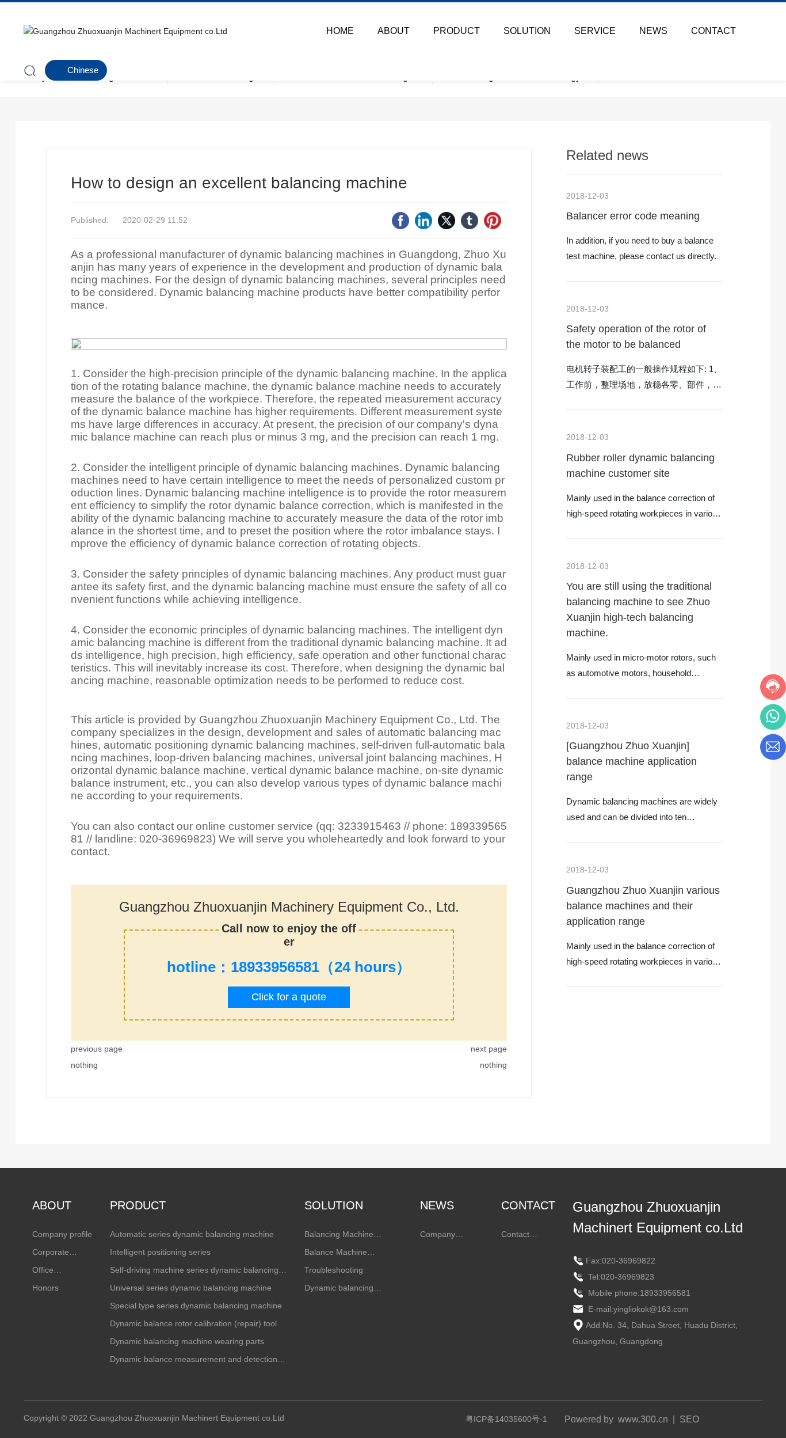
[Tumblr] (469, 220)
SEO (689, 1419)
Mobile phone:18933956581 (638, 1292)
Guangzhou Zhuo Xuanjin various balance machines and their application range (643, 906)
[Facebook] (400, 220)
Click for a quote (288, 997)
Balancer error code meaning (633, 216)
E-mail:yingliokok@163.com (637, 1309)
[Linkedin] (423, 220)
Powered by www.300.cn (616, 1419)
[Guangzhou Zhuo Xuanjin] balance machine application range (631, 761)
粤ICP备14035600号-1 (506, 1419)
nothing (84, 1064)
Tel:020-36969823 (620, 1276)
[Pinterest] (492, 220)
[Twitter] (446, 220)
